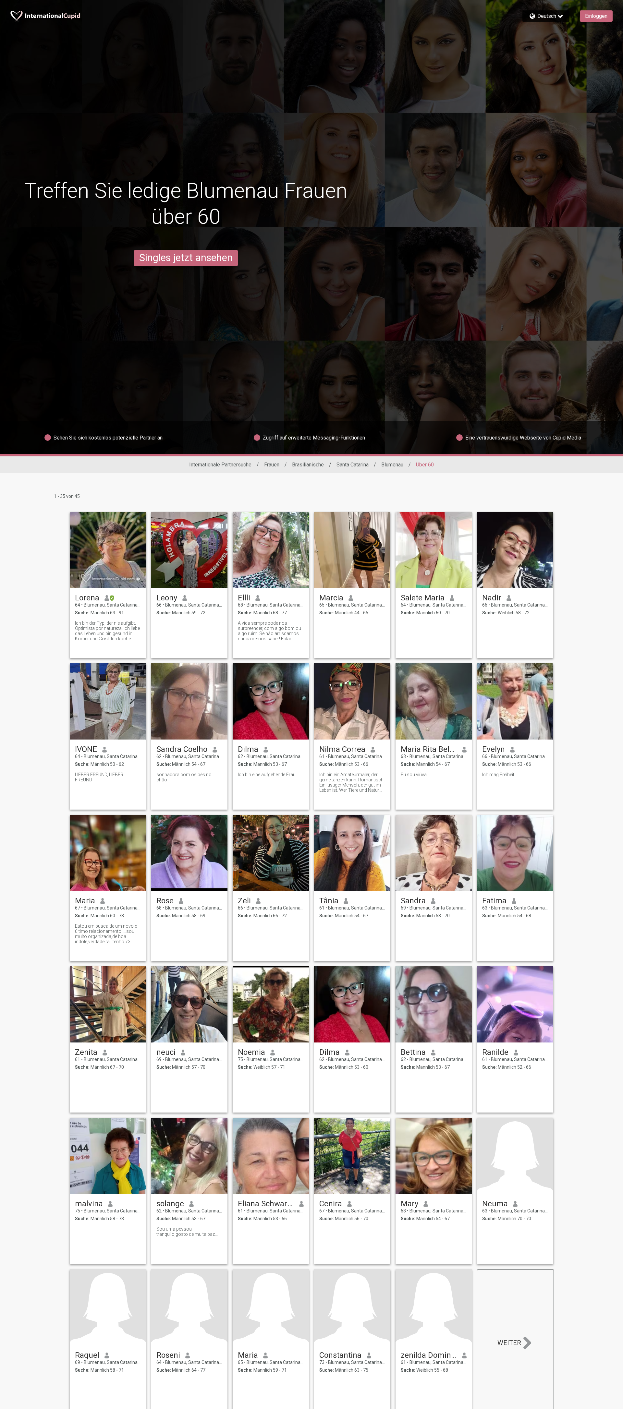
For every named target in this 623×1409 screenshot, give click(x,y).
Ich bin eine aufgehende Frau (267, 774)
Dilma (248, 749)
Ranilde (495, 1052)
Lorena (87, 597)
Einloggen (596, 16)
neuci (166, 1052)
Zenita (86, 1052)
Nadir (491, 597)
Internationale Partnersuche (220, 465)
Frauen (271, 465)
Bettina (413, 1052)
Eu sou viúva (414, 774)
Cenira (330, 1203)
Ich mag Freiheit (498, 774)
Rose (165, 900)
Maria (85, 900)
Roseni (168, 1355)
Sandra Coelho (181, 749)
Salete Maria (423, 597)
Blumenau (392, 465)
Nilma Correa (342, 749)
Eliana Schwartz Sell (266, 1203)
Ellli (244, 597)
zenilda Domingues (429, 1355)
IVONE (86, 749)
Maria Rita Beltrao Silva (429, 749)
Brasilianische (308, 465)
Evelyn (493, 749)
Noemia (251, 1052)
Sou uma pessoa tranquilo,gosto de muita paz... (187, 1231)
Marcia (331, 597)
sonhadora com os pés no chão (184, 777)
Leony (166, 597)
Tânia (328, 900)
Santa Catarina (352, 465)
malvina (89, 1203)
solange (170, 1203)
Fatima (494, 900)
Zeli (244, 900)
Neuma (495, 1203)
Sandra (413, 900)
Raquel (87, 1355)
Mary (409, 1203)
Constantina (340, 1355)
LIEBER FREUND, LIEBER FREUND (99, 777)
